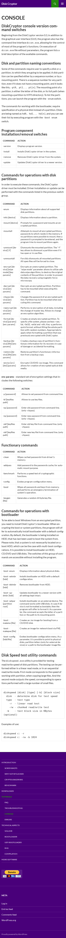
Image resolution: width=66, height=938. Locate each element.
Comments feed (9, 914)
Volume (8, 831)
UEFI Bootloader (13, 842)
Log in (4, 903)
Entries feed (7, 909)
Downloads (8, 791)
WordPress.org (9, 920)
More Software (9, 859)
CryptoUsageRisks (14, 779)
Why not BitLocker (14, 774)
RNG (7, 848)
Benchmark (10, 785)
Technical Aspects (10, 825)
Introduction (9, 762)
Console (9, 814)
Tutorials (7, 797)
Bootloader (11, 837)
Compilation (11, 854)
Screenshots (11, 768)
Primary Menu (62, 3)
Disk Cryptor (9, 3)
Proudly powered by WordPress (14, 934)
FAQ (6, 802)
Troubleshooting (14, 808)
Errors (8, 819)
